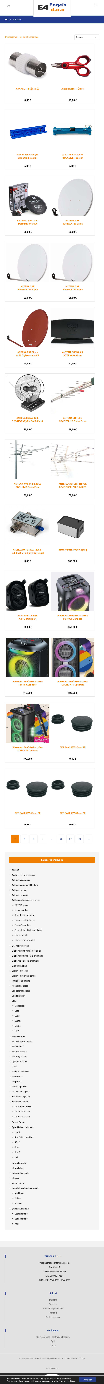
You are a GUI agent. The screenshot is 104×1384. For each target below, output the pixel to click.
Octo (17, 1011)
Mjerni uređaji (18, 1036)
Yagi (17, 1223)
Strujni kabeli (18, 1168)
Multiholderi (17, 1046)
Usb (16, 1157)
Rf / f (17, 1142)
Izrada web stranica (69, 1358)
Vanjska (18, 1203)
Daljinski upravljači (20, 946)
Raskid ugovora (53, 1317)
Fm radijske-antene (21, 981)
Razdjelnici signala (21, 1091)
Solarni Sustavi (19, 1122)
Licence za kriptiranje (25, 920)
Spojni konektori (19, 1163)
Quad (17, 1016)
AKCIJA (15, 870)
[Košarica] (8, 6)
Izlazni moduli (21, 910)
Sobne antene (21, 1218)
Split (53, 1341)
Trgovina (53, 1304)
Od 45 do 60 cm (22, 1111)
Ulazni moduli (21, 935)
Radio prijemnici (19, 1086)
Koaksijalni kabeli (20, 986)
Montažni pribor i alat (22, 1041)
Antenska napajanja (21, 880)
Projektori (16, 1081)
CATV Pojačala (21, 905)
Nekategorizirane (20, 1056)
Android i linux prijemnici (23, 875)
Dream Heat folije (20, 971)
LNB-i (14, 1001)
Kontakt (53, 1313)
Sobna (18, 1198)
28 (80, 839)
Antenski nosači (19, 890)
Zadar (53, 1345)
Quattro (18, 1021)
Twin (17, 1031)
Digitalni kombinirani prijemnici (26, 951)
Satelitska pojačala (21, 1096)
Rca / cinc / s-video (24, 1137)
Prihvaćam (87, 1380)
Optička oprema (19, 1061)
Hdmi (17, 1132)
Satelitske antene (20, 1101)
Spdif (17, 1152)
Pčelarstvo (17, 1076)
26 (61, 839)
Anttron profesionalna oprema (26, 900)
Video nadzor (18, 1183)
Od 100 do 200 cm (23, 1106)
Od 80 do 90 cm (22, 1116)
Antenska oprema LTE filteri (25, 885)
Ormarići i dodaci (22, 925)
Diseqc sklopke (19, 966)
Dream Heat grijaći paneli (23, 976)
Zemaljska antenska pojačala (25, 1188)
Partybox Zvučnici (20, 1071)
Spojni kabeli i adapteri (22, 1127)
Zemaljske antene (20, 1208)
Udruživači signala (20, 1173)
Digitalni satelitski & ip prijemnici (27, 956)
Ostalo (15, 1066)
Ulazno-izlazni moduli (25, 940)
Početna (53, 1300)
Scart (17, 1147)
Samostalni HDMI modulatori (28, 930)
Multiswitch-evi (19, 1051)
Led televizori (18, 996)
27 (70, 839)
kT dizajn (81, 1358)
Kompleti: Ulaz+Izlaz (24, 915)
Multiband (19, 1193)
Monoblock (20, 1006)
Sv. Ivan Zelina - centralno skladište (53, 1337)
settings (71, 1381)
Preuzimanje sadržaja (53, 1308)
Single (18, 1026)
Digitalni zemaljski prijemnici (25, 961)
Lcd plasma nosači (21, 991)
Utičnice (16, 1178)
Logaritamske (21, 1213)
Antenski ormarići (20, 895)
